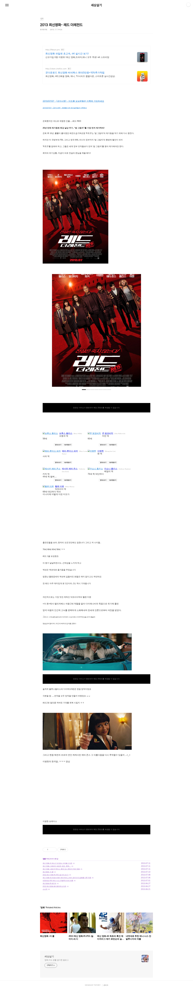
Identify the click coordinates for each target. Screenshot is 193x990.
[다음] (137, 332)
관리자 (105, 985)
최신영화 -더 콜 (48, 872)
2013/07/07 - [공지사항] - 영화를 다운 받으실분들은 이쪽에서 (65, 108)
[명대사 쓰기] (58, 444)
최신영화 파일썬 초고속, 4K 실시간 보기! (67, 53)
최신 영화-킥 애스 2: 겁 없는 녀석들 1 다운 (57, 863)
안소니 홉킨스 (110, 469)
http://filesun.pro (52, 49)
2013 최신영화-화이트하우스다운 (54, 886)
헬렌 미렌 (59, 486)
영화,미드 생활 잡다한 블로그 (56, 960)
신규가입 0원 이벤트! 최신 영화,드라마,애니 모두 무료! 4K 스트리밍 (77, 57)
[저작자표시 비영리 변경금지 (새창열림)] (71, 850)
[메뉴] (7, 5)
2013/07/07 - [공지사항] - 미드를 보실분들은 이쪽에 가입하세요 (73, 101)
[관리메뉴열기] (188, 5)
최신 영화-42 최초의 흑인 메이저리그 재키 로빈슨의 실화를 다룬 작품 (67, 878)
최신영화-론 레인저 (49, 883)
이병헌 (100, 451)
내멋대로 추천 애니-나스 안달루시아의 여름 (58, 880)
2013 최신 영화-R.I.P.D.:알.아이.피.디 (56, 875)
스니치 (45, 889)
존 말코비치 (107, 433)
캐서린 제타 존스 (70, 469)
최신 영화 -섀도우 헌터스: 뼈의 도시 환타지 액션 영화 (61, 869)
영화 (44, 859)
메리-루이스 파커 (70, 451)
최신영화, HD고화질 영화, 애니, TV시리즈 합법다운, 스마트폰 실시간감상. (80, 76)
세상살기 (96, 5)
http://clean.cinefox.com (55, 68)
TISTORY (97, 985)
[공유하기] (50, 850)
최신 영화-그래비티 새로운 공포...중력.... (57, 866)
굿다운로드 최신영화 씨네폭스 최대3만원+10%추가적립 (75, 72)
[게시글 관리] (53, 850)
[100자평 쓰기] (67, 444)
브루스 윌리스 (65, 433)
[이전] (56, 332)
